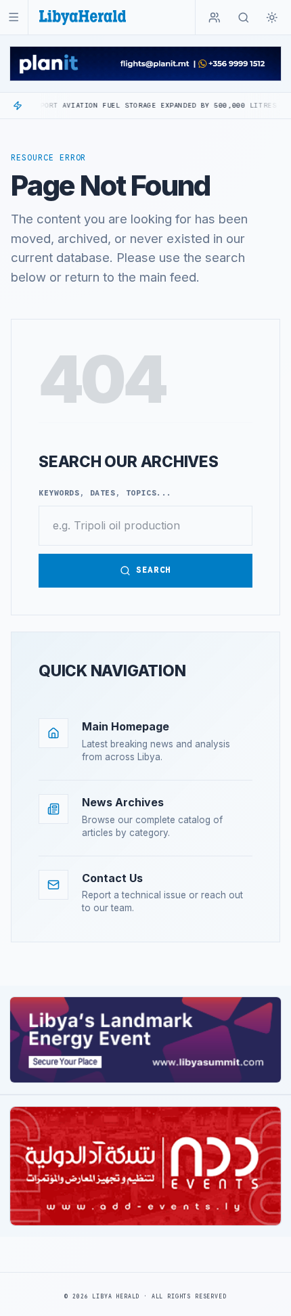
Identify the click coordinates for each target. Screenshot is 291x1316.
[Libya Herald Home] (82, 17)
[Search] (243, 17)
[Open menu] (14, 17)
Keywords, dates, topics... (105, 493)
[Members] (214, 17)
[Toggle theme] (272, 17)
